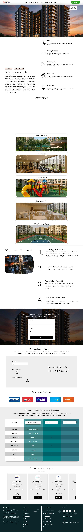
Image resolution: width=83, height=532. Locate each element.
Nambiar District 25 (49, 524)
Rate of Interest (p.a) (16, 369)
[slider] (16, 371)
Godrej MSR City (48, 518)
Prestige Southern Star (49, 510)
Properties (27, 516)
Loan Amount (14, 361)
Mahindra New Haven (49, 513)
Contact (27, 526)
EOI (26, 518)
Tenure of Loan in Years (17, 377)
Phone (31, 326)
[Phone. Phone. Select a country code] (31, 328)
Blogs (26, 524)
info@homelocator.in (70, 513)
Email (31, 331)
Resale (26, 521)
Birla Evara (47, 527)
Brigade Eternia (48, 521)
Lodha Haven (47, 516)
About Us (27, 513)
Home (26, 510)
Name (31, 320)
